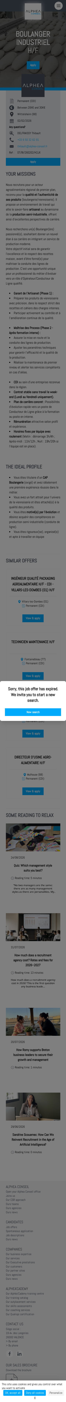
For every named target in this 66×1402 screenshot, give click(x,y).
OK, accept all (13, 1393)
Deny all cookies (35, 1393)
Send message (22, 102)
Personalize (56, 1393)
